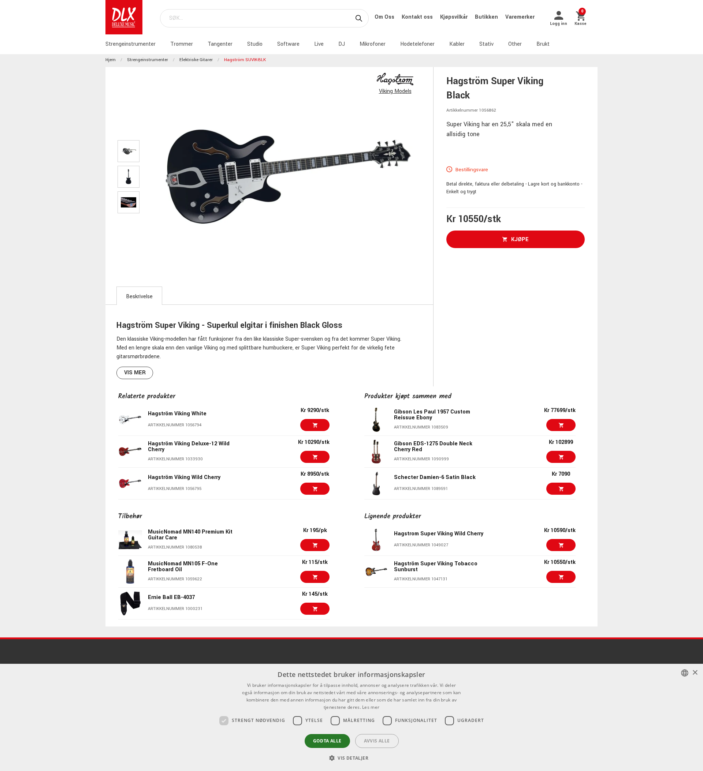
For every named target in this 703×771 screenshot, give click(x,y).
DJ (341, 44)
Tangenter (220, 44)
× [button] (695, 672)
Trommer (181, 44)
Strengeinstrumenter (130, 44)
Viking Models (395, 91)
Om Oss (385, 17)
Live (319, 44)
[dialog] (351, 717)
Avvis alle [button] (377, 741)
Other (515, 44)
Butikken (487, 17)
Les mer (370, 707)
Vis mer (135, 373)
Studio (255, 44)
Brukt (543, 44)
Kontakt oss (418, 17)
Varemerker (520, 17)
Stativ (486, 44)
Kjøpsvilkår (454, 17)
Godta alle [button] (327, 741)
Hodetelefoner (417, 44)
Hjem (110, 59)
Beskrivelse (139, 296)
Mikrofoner (373, 44)
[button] (351, 757)
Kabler (457, 44)
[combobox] (684, 673)
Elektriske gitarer (196, 59)
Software (288, 44)
